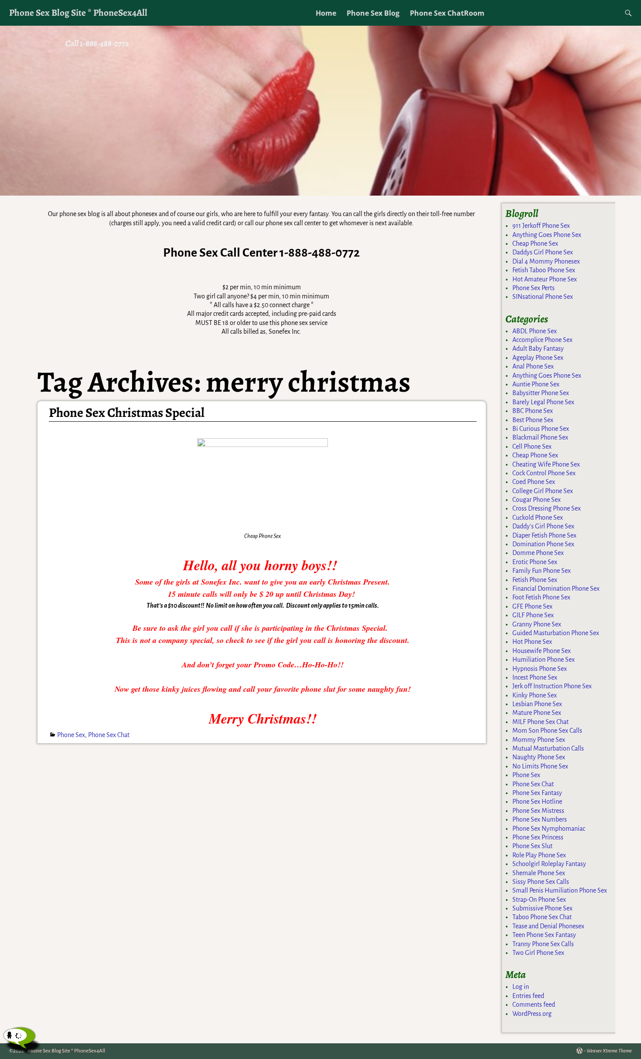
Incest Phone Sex (534, 677)
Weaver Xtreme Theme (609, 1051)
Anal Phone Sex (533, 366)
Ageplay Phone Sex (537, 357)
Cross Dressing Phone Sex (546, 508)
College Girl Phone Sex (542, 490)
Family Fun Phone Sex (541, 570)
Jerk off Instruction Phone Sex (552, 686)
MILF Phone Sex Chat (540, 721)
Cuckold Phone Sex (537, 517)
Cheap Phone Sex (535, 243)
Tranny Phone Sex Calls (543, 944)
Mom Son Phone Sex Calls (547, 730)
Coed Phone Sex (533, 481)
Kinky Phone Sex (534, 695)
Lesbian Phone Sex (537, 703)
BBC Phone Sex (532, 410)
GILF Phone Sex (533, 615)
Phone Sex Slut (532, 845)
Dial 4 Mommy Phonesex (546, 261)
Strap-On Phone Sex (539, 899)
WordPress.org (532, 1013)
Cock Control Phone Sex (544, 473)
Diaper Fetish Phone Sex (544, 535)
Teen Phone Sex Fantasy (544, 934)
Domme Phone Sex (538, 552)
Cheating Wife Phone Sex (546, 464)
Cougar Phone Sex (536, 499)
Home (326, 13)
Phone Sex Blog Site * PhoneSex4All (78, 12)
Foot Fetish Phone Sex (541, 597)
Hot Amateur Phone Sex (544, 279)
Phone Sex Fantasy (537, 792)
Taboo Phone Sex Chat (542, 917)
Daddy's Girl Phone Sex (543, 526)
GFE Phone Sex (532, 606)
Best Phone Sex (532, 419)
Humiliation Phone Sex (543, 659)
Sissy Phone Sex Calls (540, 881)
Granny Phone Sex (536, 624)
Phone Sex (71, 734)
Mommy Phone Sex (538, 739)
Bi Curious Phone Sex (540, 428)
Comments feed (533, 1004)
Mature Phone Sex (536, 712)
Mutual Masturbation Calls (548, 748)
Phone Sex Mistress (538, 810)
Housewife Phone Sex (541, 650)
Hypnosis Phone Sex (539, 668)
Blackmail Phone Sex (540, 437)
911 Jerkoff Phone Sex (541, 225)
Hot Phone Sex (532, 641)
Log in (520, 986)
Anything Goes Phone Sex (546, 234)
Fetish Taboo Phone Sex (543, 270)
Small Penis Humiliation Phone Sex (559, 890)
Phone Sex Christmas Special (127, 412)
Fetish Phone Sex (534, 579)
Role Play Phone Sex (539, 855)
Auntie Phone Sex (535, 384)
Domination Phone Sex (543, 544)
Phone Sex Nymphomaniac (548, 828)
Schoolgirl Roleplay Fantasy (549, 863)
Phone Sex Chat (109, 734)
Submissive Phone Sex (542, 908)
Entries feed (528, 995)
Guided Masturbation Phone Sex (555, 632)
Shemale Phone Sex (538, 873)
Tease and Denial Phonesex (548, 926)
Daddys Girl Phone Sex (542, 252)
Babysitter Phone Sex (540, 392)
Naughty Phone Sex (538, 757)
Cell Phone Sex (532, 446)
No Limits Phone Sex (540, 766)
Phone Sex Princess (537, 837)
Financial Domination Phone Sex (556, 588)
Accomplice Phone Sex (542, 339)
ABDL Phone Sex (534, 331)
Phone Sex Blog (373, 13)
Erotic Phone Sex (534, 561)
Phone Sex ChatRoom (447, 13)
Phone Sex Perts (533, 287)
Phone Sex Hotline (537, 801)
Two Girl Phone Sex (538, 952)
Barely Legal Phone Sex (543, 402)
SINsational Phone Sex (542, 296)
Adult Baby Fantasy (538, 348)
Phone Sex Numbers (539, 819)
